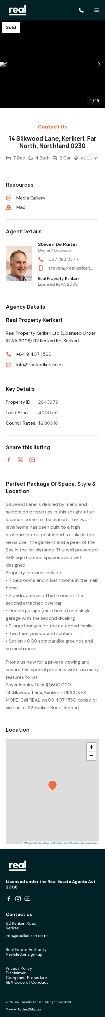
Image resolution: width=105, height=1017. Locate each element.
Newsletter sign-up (24, 954)
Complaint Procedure (26, 977)
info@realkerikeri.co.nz (40, 365)
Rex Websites (31, 1009)
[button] (52, 64)
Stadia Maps (44, 842)
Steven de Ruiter (58, 244)
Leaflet (30, 842)
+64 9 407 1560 (34, 354)
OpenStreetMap (77, 842)
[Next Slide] (99, 64)
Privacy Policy (19, 968)
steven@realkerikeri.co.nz (71, 268)
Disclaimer (16, 973)
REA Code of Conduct (27, 982)
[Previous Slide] (5, 64)
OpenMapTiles (60, 842)
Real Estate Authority (26, 949)
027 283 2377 (63, 259)
